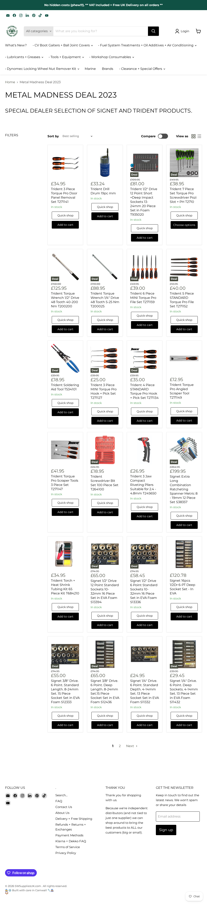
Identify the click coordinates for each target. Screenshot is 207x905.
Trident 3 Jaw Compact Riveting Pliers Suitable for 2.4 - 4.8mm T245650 (143, 484)
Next (130, 746)
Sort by (53, 136)
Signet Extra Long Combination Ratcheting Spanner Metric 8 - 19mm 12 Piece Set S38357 (183, 489)
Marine (90, 69)
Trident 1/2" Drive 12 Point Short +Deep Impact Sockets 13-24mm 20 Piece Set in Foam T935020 (143, 201)
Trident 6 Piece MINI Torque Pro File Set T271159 (143, 298)
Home (10, 82)
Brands (107, 69)
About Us (62, 813)
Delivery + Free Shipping (73, 819)
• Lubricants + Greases (23, 57)
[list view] (199, 136)
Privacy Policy (65, 853)
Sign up (166, 830)
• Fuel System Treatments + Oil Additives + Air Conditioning (146, 45)
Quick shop (65, 215)
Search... (61, 795)
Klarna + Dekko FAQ (70, 841)
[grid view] (193, 136)
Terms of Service (67, 847)
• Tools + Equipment (65, 57)
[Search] (153, 31)
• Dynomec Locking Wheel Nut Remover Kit (41, 69)
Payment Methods (69, 835)
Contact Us (63, 807)
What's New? (16, 45)
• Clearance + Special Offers (141, 69)
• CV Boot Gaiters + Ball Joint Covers (62, 45)
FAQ (58, 801)
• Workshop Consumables (110, 57)
